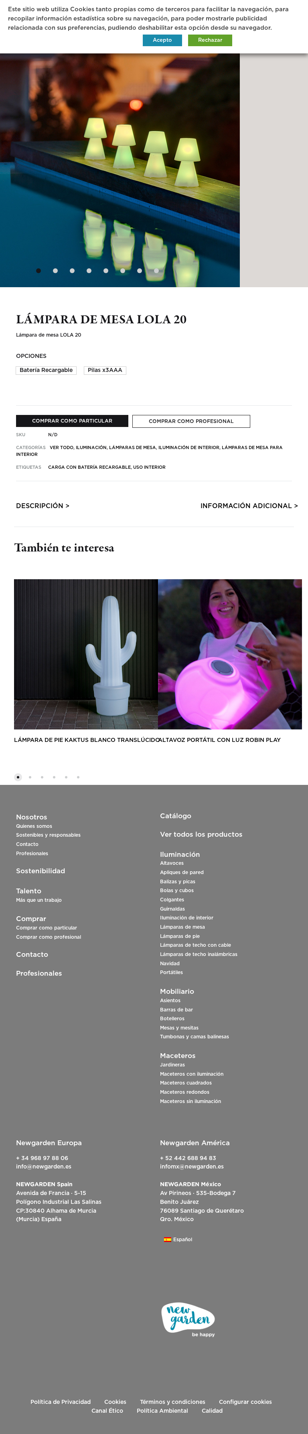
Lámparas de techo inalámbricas (198, 954)
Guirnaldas (172, 909)
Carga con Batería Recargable (89, 467)
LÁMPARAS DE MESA (132, 447)
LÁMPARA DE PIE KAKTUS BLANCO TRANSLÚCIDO (87, 740)
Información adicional (246, 506)
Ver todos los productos (201, 834)
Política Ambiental (162, 1411)
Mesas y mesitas (179, 1027)
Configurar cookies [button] (245, 1402)
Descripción (39, 506)
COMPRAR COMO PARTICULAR (72, 421)
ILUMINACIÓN (91, 447)
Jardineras (172, 1064)
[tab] (39, 508)
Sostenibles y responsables (48, 835)
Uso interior (149, 467)
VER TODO (61, 447)
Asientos (170, 1000)
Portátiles (171, 972)
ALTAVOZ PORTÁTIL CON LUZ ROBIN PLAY (219, 740)
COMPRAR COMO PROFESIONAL (191, 421)
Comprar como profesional (48, 937)
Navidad (170, 963)
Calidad (212, 1411)
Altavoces (172, 863)
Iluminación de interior (186, 917)
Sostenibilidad (40, 871)
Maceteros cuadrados (186, 1083)
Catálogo (175, 816)
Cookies (115, 1402)
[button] (46, 370)
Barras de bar (176, 1009)
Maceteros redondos (184, 1092)
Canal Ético (107, 1411)
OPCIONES (31, 356)
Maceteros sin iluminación (190, 1101)
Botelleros (172, 1018)
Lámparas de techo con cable (195, 945)
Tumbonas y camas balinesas (194, 1036)
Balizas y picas (177, 881)
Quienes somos (34, 826)
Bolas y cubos (177, 890)
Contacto (27, 844)
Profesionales (32, 853)
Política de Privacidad (60, 1402)
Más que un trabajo (39, 900)
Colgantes (172, 899)
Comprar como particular (46, 927)
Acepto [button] (162, 40)
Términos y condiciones (172, 1402)
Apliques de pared (182, 872)
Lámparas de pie (180, 936)
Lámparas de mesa (182, 927)
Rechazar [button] (210, 40)
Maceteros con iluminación (191, 1074)
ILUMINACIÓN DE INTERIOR (188, 447)
